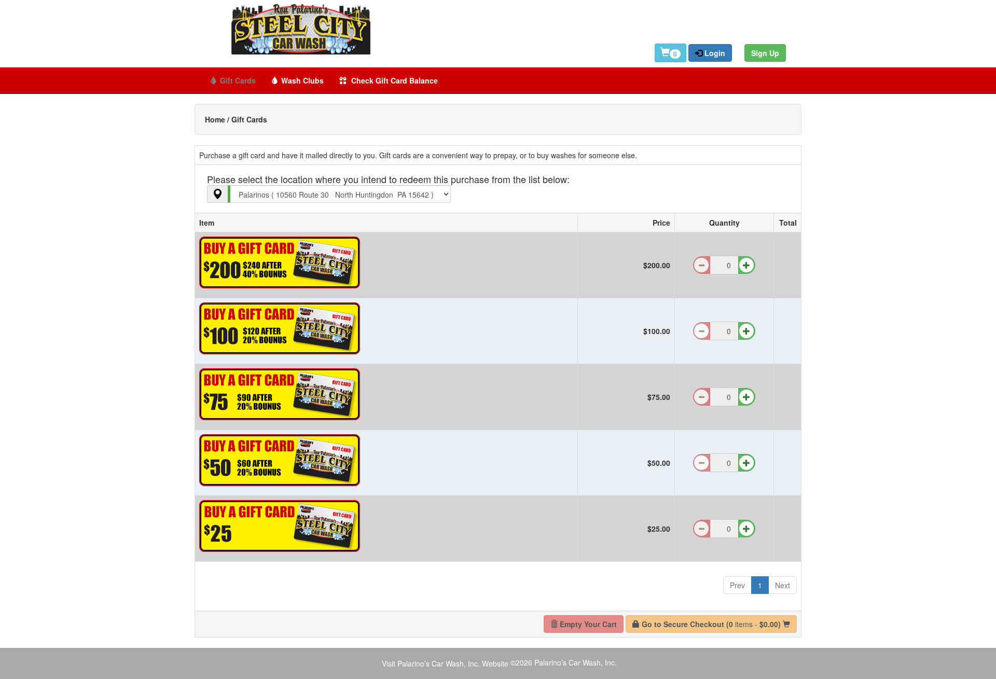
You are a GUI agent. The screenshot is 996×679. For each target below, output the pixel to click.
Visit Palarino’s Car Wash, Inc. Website (445, 663)
